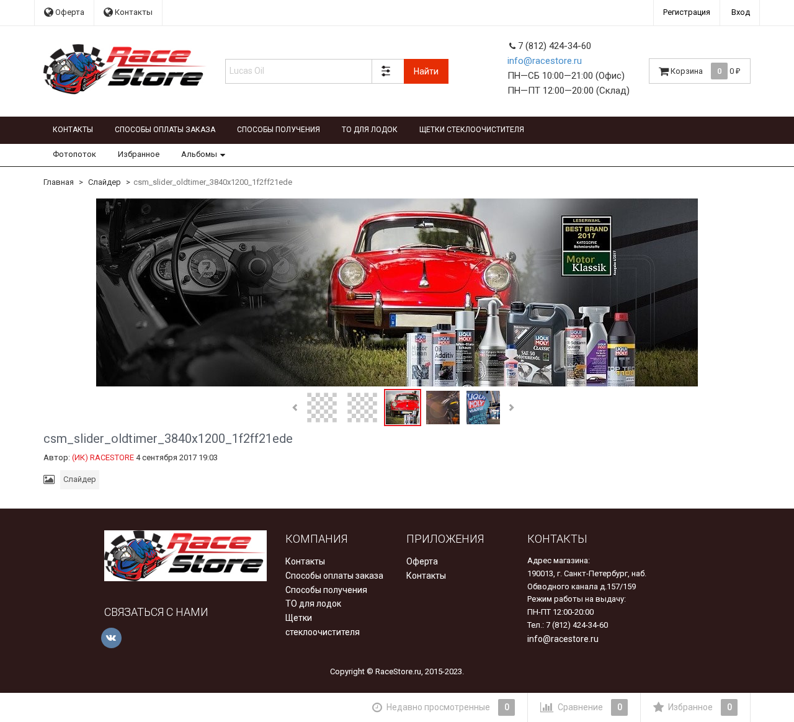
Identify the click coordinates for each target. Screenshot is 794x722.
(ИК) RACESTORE (103, 457)
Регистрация (686, 12)
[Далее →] (397, 292)
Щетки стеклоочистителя (471, 129)
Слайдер (104, 182)
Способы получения (278, 129)
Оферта (68, 12)
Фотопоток (74, 154)
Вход (740, 12)
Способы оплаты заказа (165, 129)
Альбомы (199, 154)
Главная (58, 182)
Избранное (138, 154)
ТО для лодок (370, 129)
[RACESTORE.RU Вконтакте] (111, 638)
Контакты (133, 12)
